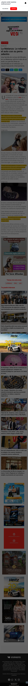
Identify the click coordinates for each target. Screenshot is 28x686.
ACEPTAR (14, 8)
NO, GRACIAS (5, 8)
